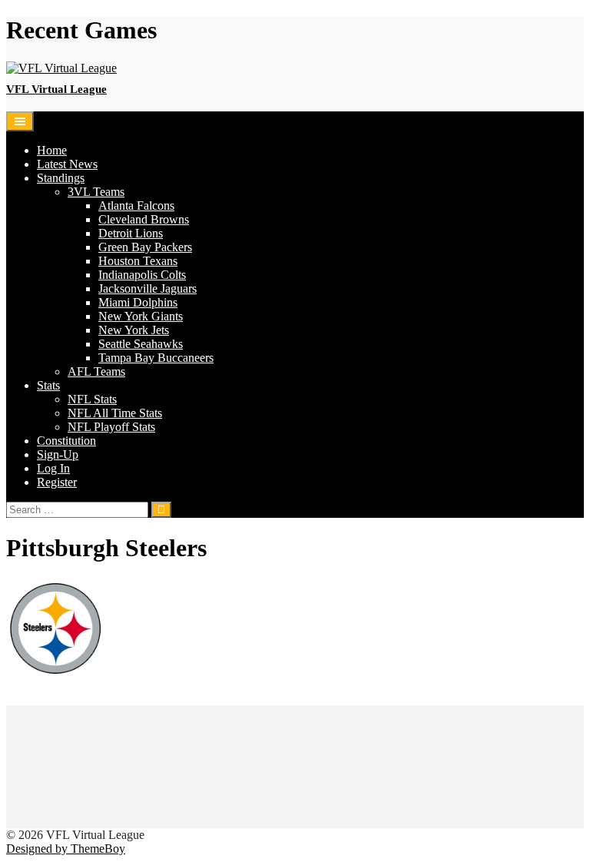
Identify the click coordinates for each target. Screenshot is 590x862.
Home (52, 150)
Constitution (66, 440)
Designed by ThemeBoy (65, 848)
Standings (61, 177)
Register (57, 482)
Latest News (67, 164)
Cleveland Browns (143, 219)
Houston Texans (137, 260)
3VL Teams (96, 191)
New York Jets (133, 330)
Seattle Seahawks (140, 343)
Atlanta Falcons (136, 205)
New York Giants (140, 316)
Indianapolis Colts (142, 274)
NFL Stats (92, 399)
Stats (48, 385)
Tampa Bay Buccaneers (156, 357)
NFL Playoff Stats (111, 426)
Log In (53, 468)
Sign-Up (57, 454)
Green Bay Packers (145, 247)
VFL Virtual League (56, 89)
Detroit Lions (130, 233)
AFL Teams (96, 371)
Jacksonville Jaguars (147, 288)
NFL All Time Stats (115, 412)
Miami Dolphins (137, 302)
